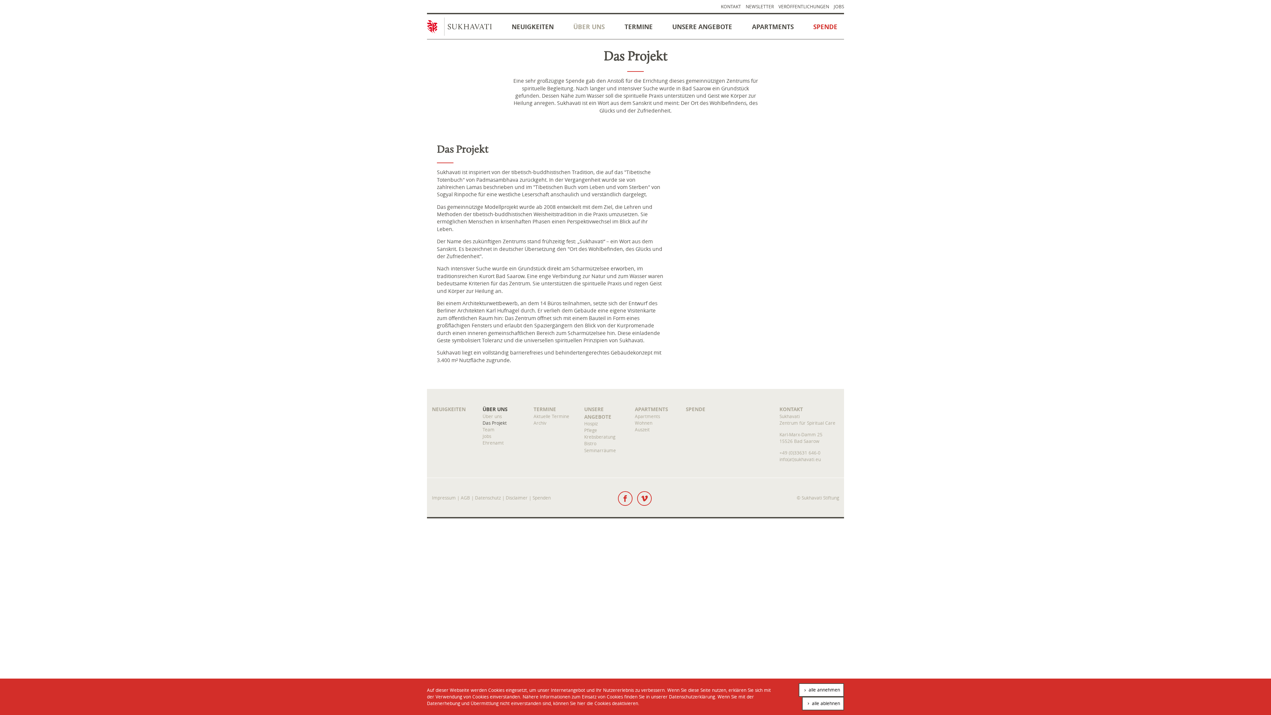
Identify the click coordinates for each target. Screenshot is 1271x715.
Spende (825, 26)
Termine (639, 26)
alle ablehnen (825, 703)
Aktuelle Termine (551, 416)
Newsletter (760, 6)
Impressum (444, 498)
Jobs (839, 6)
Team (488, 429)
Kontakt (731, 6)
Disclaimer (517, 498)
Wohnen (643, 423)
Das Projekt (495, 423)
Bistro (590, 443)
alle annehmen (823, 690)
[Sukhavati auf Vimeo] (644, 498)
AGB (465, 498)
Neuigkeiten (533, 26)
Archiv (540, 423)
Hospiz (591, 423)
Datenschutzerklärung (692, 696)
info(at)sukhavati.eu (800, 459)
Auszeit (642, 429)
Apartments (773, 26)
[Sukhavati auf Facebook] (625, 498)
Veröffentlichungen (803, 6)
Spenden (542, 498)
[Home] (462, 28)
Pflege (590, 430)
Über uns (589, 26)
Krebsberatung (599, 437)
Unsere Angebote (702, 26)
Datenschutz (488, 498)
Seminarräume (600, 450)
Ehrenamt (493, 443)
